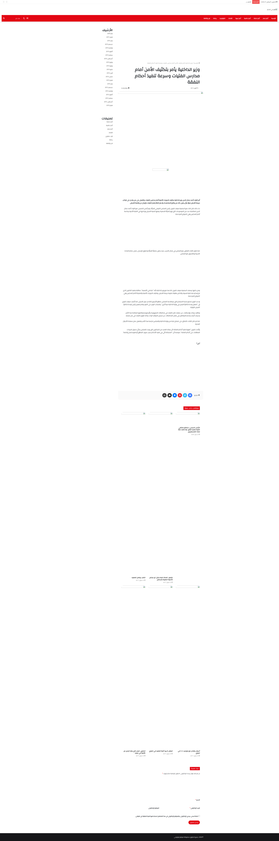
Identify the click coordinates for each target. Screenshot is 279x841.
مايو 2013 (110, 69)
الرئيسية (273, 18)
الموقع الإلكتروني (153, 808)
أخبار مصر (265, 18)
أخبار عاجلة (257, 18)
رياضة (215, 18)
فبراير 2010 (109, 105)
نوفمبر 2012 (109, 91)
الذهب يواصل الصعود (244, 2)
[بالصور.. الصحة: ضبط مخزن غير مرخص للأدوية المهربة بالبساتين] (161, 494)
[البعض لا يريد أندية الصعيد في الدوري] (161, 667)
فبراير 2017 (109, 37)
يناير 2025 (110, 33)
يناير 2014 (110, 40)
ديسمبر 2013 (109, 44)
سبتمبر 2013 (109, 55)
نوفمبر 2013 (109, 47)
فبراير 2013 (109, 80)
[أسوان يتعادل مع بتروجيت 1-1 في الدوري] (188, 667)
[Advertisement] (160, 40)
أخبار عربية (238, 18)
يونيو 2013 (109, 65)
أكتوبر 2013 (109, 51)
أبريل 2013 (110, 73)
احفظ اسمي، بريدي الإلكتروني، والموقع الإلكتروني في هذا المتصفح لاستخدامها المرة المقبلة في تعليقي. (166, 816)
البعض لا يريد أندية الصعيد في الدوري (161, 751)
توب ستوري (109, 136)
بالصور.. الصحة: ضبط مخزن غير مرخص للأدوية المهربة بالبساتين (161, 578)
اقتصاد (230, 18)
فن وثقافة (207, 18)
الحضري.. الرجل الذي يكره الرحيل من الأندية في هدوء (134, 752)
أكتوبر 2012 (109, 94)
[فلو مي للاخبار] (272, 9)
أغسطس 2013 (108, 58)
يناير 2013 (110, 83)
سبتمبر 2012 (109, 98)
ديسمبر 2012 (109, 87)
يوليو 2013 (109, 62)
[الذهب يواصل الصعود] (133, 494)
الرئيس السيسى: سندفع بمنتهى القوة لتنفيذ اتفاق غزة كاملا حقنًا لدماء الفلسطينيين (189, 429)
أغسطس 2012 (108, 101)
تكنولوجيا (222, 18)
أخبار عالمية (247, 18)
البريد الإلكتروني (195, 808)
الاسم (197, 800)
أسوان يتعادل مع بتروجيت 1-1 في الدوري (189, 752)
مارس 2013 (109, 76)
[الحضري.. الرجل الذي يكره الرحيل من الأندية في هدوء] (133, 667)
